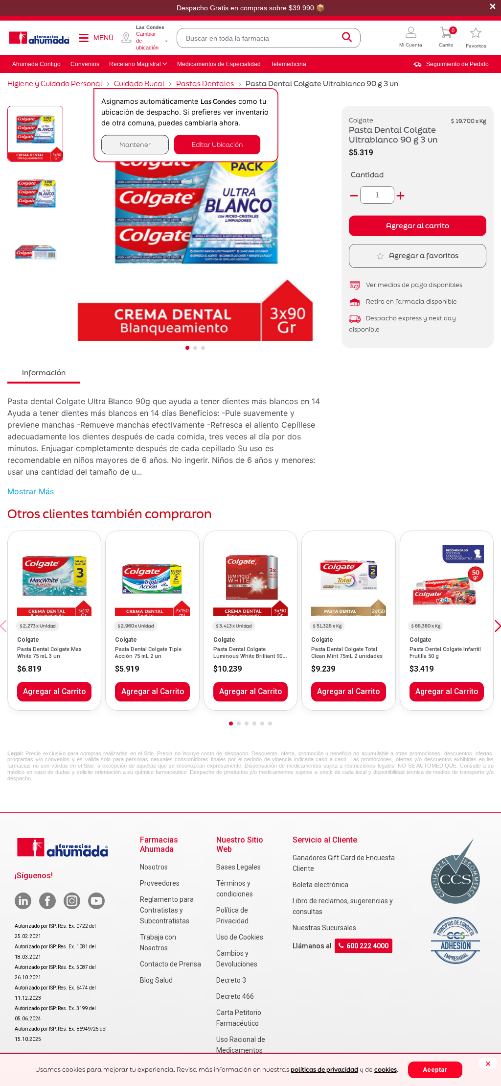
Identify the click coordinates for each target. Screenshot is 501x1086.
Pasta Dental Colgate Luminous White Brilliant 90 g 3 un (250, 656)
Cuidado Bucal (139, 83)
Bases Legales (238, 867)
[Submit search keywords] (347, 38)
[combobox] (269, 38)
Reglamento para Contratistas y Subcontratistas (167, 910)
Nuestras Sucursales (324, 928)
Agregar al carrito (417, 225)
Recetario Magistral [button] (135, 64)
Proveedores (160, 883)
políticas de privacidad (324, 1069)
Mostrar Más (30, 491)
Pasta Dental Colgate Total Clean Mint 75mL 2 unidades (347, 652)
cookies (385, 1069)
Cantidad (367, 174)
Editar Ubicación (217, 144)
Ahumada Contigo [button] (36, 64)
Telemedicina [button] (288, 64)
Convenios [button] (84, 64)
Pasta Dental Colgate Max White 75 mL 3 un (49, 652)
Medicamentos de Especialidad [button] (219, 64)
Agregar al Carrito (54, 691)
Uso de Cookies (239, 937)
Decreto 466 (235, 996)
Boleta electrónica (320, 885)
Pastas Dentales (205, 83)
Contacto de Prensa (170, 964)
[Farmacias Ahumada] (39, 37)
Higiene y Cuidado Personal (54, 83)
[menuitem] (451, 64)
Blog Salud (156, 980)
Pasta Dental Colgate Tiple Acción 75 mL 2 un (148, 652)
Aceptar (435, 1069)
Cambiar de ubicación (147, 40)
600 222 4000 (367, 946)
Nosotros (154, 867)
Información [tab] (44, 372)
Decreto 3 (231, 980)
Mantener (135, 144)
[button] (410, 37)
